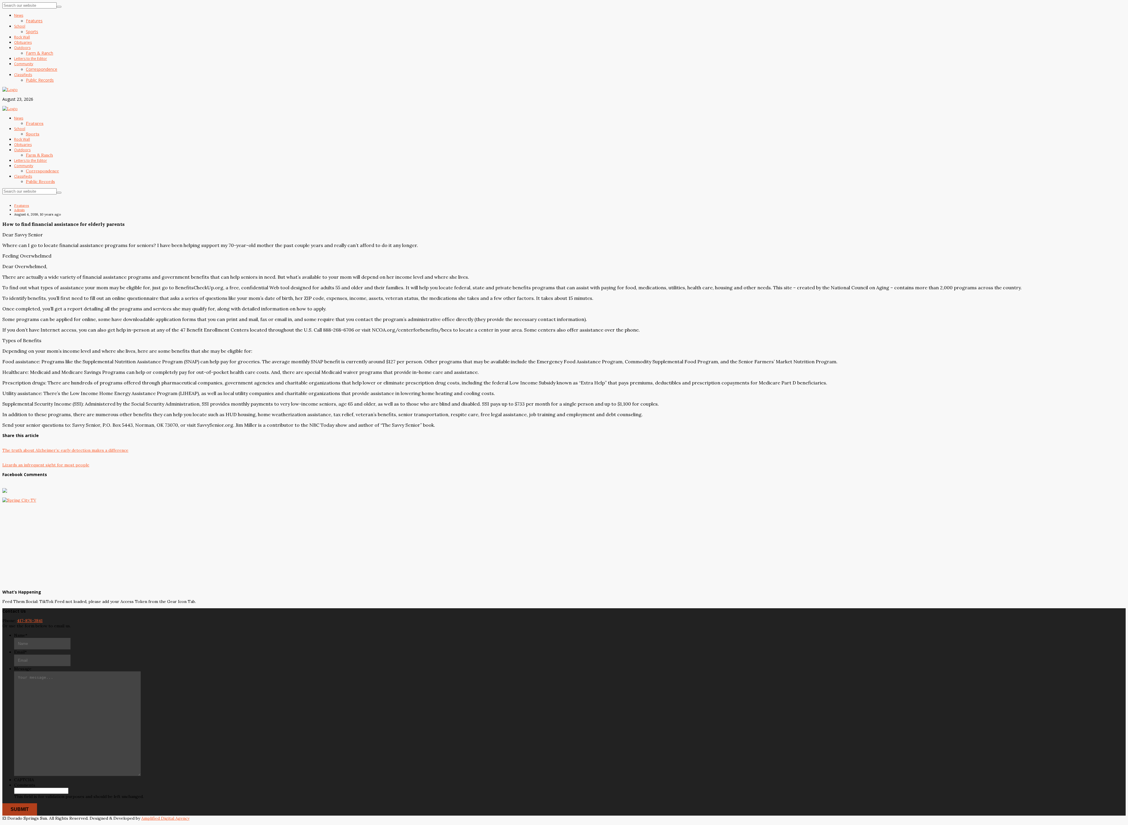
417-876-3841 (30, 620)
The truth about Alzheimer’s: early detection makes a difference (65, 450)
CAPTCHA (24, 779)
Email (20, 652)
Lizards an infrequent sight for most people (45, 465)
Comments (24, 785)
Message (22, 668)
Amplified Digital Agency (165, 818)
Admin (19, 210)
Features (21, 205)
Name (20, 635)
